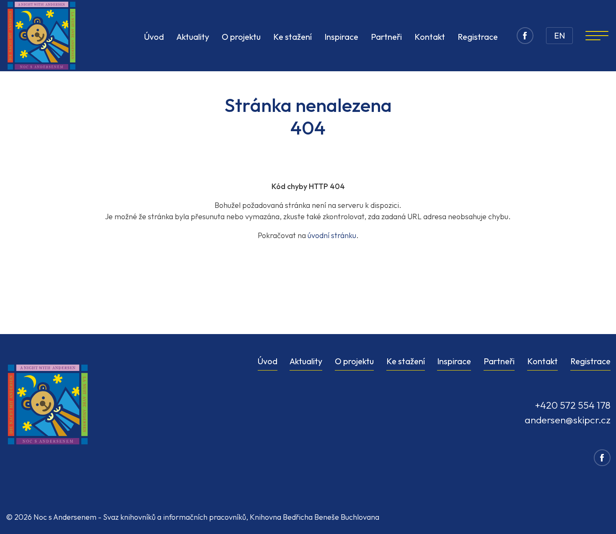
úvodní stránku (332, 235)
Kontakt (429, 36)
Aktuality (192, 36)
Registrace (478, 36)
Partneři (386, 36)
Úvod (154, 36)
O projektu (241, 36)
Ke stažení (292, 36)
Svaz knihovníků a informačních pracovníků (174, 517)
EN (559, 35)
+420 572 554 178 (573, 405)
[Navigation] (597, 35)
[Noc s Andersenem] (41, 35)
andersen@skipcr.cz (568, 420)
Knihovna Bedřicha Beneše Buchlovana (314, 517)
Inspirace (341, 36)
